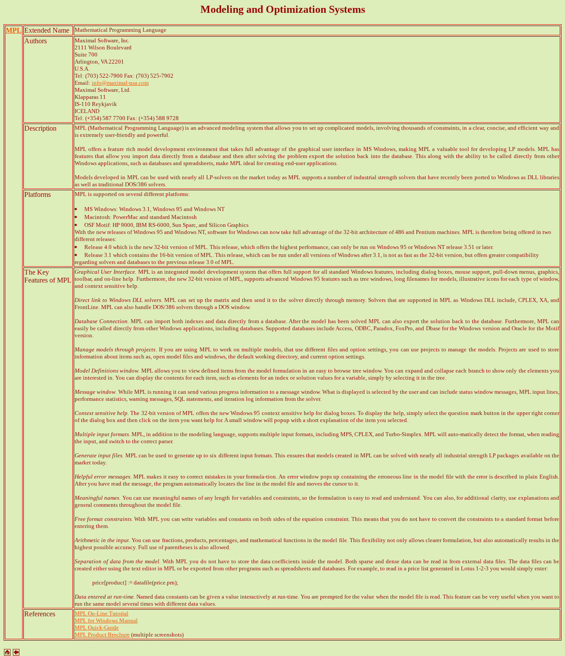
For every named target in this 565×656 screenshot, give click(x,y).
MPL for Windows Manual (106, 620)
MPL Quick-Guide (97, 627)
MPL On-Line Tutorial (101, 613)
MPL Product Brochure (102, 634)
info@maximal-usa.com (120, 82)
